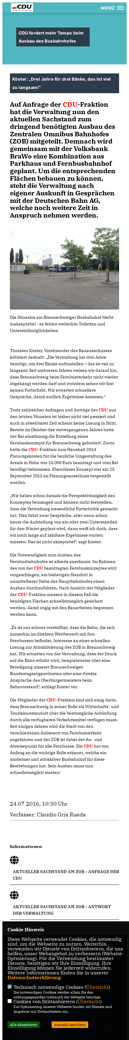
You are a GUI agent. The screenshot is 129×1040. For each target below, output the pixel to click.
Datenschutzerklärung (34, 977)
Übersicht (97, 987)
